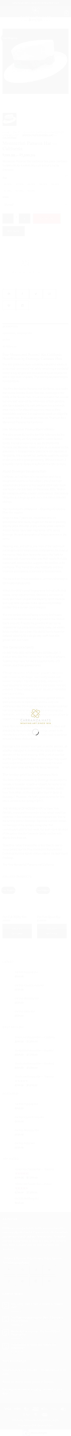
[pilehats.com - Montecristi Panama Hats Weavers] (35, 716)
